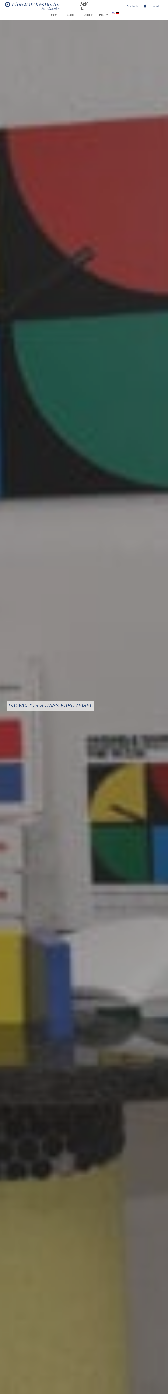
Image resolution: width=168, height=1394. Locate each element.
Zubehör (88, 14)
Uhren (54, 14)
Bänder (70, 14)
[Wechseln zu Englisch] (113, 13)
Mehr (101, 14)
